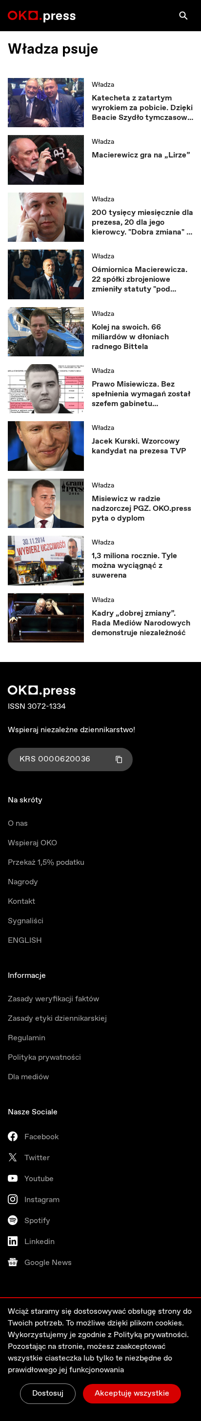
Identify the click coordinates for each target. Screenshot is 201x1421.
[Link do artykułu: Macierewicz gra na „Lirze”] (46, 159)
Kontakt (21, 901)
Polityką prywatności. (151, 1335)
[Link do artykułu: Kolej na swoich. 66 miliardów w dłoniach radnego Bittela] (46, 331)
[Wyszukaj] (183, 15)
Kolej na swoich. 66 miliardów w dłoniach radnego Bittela (130, 337)
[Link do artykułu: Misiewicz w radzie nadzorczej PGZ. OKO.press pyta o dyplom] (46, 503)
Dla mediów (28, 1077)
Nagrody (23, 882)
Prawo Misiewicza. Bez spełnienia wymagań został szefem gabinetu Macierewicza (141, 394)
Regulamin (26, 1038)
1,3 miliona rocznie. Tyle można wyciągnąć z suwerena (134, 566)
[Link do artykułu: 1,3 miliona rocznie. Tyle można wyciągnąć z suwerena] (46, 560)
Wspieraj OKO (32, 843)
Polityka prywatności (44, 1057)
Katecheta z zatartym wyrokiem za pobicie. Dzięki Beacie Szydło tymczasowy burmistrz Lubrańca (142, 108)
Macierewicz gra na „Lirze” (141, 155)
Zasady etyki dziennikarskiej (57, 1018)
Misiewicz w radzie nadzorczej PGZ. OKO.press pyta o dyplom (141, 509)
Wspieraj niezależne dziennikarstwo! (71, 730)
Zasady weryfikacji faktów (53, 999)
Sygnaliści (25, 921)
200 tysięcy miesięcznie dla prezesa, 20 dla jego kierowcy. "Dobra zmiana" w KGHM (142, 222)
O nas (18, 823)
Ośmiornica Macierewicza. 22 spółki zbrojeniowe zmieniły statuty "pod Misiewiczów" (139, 279)
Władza (103, 84)
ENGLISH (25, 940)
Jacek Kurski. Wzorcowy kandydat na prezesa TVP (139, 446)
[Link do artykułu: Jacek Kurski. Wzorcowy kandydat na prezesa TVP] (46, 445)
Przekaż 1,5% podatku (46, 862)
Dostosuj (47, 1393)
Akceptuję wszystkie (132, 1393)
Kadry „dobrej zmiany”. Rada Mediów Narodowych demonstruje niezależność (141, 623)
